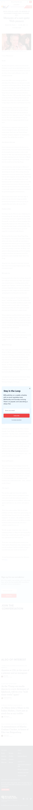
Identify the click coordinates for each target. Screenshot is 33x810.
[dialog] (16, 405)
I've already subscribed (16, 420)
